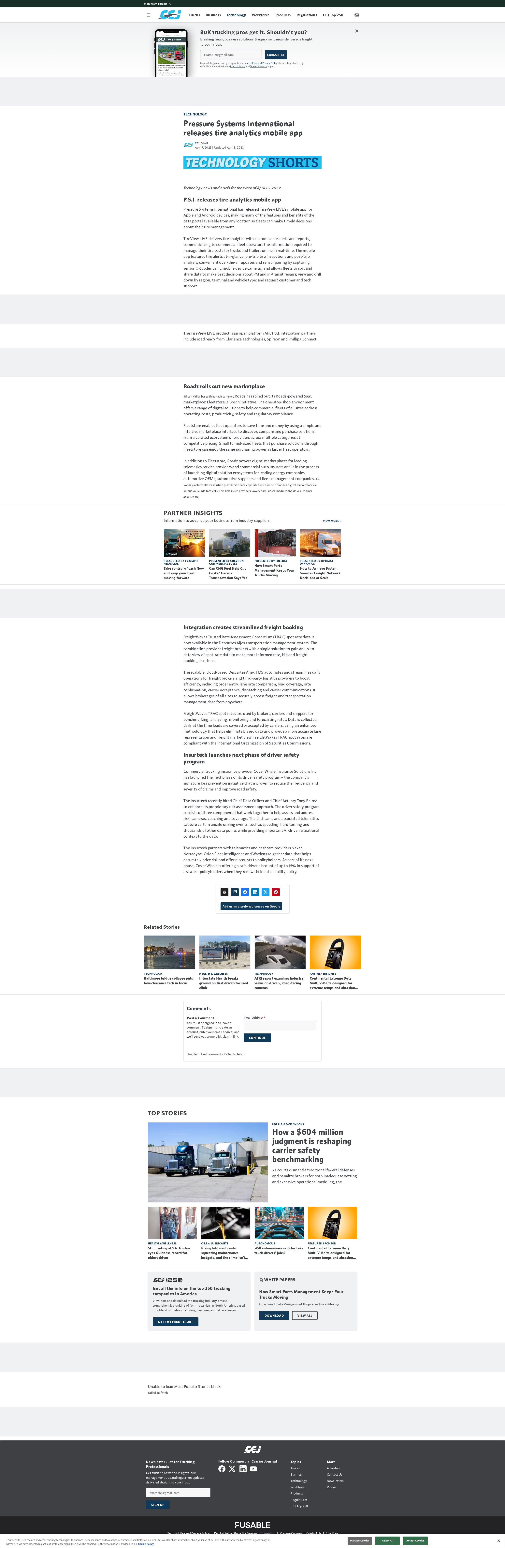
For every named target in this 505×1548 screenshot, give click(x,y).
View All (304, 1315)
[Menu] (148, 14)
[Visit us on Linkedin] (243, 1468)
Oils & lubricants (214, 1243)
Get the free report (175, 1322)
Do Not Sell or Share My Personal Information (244, 1533)
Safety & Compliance (288, 1123)
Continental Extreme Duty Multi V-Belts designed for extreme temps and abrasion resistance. (332, 983)
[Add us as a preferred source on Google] (235, 892)
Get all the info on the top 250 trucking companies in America (191, 1291)
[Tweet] (265, 892)
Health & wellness (213, 973)
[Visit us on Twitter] (232, 1468)
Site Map (332, 1533)
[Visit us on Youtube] (253, 1468)
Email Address (255, 1017)
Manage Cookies (291, 1533)
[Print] (224, 892)
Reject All (387, 1540)
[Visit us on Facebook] (221, 1468)
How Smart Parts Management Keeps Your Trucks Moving (274, 570)
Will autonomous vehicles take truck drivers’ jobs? (278, 1250)
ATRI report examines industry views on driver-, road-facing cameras (279, 983)
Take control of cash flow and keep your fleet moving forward (184, 573)
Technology (195, 114)
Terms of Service (258, 66)
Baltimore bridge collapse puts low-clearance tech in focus (168, 980)
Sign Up (157, 1505)
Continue (257, 1038)
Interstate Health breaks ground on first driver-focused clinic (223, 983)
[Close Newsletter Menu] (356, 30)
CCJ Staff (201, 143)
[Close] (498, 1540)
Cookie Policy (146, 1543)
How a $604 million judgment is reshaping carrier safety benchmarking (312, 1145)
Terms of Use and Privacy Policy (260, 63)
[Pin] (276, 892)
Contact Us (313, 1533)
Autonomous (264, 1243)
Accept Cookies (415, 1540)
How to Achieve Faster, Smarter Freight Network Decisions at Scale (320, 573)
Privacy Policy (237, 66)
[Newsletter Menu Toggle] (356, 14)
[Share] (245, 892)
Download (274, 1315)
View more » (332, 520)
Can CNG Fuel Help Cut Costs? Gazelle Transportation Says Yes (228, 573)
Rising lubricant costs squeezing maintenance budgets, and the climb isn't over (223, 1253)
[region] (252, 1541)
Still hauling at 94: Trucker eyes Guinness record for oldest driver (169, 1253)
